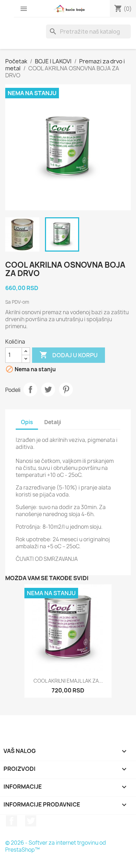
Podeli (30, 389)
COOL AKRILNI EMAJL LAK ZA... (68, 680)
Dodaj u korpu (68, 355)
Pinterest (66, 389)
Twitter (30, 820)
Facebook (11, 820)
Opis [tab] (27, 422)
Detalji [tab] (52, 422)
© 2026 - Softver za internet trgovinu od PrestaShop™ (55, 846)
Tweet (48, 389)
